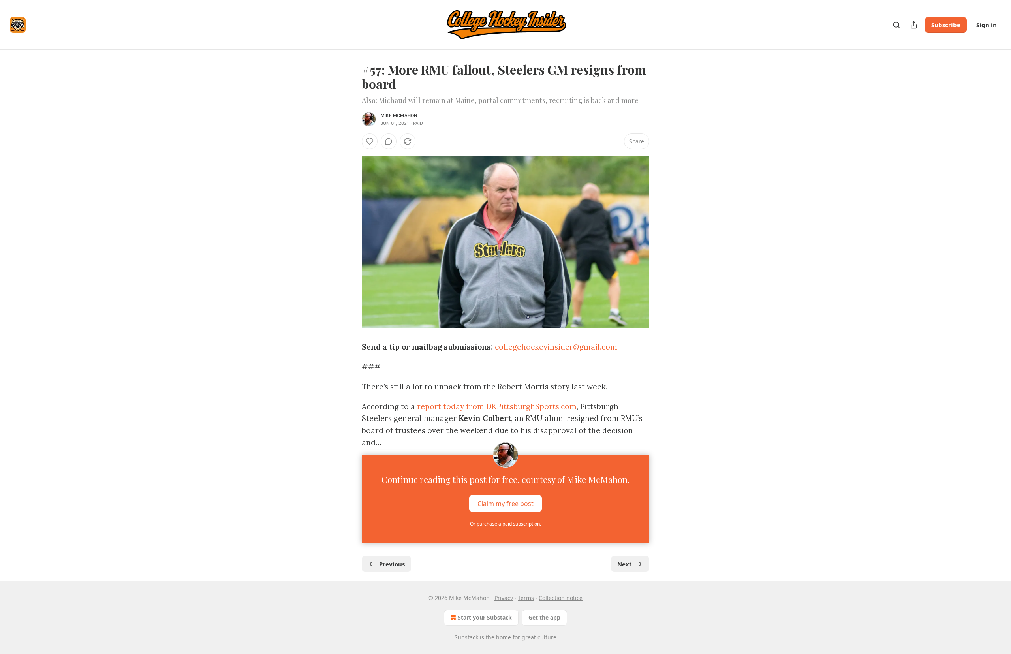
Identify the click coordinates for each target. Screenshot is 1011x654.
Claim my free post (505, 503)
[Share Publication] (914, 25)
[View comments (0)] (389, 141)
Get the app (544, 617)
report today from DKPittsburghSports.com (497, 406)
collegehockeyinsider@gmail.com (556, 346)
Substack (466, 637)
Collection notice (561, 597)
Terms (526, 597)
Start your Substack (485, 617)
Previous (392, 564)
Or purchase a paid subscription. (505, 524)
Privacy (503, 597)
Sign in (986, 25)
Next (624, 564)
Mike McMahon (399, 115)
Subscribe (945, 25)
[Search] (896, 25)
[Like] (370, 141)
